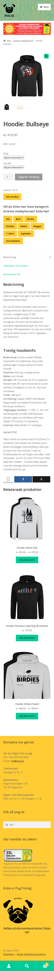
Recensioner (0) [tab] (11, 274)
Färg (5, 153)
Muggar (37, 226)
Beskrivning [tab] (9, 257)
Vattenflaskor (13, 241)
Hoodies (10, 226)
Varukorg (41, 963)
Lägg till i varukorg (28, 176)
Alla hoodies (12, 196)
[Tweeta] (41, 479)
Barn (18, 219)
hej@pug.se (17, 761)
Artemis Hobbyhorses (23, 40)
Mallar (24, 226)
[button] (46, 56)
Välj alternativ (27, 559)
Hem (9, 40)
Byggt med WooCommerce (31, 954)
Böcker (30, 219)
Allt (8, 219)
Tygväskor (25, 233)
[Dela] (23, 479)
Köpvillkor (8, 954)
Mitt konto (9, 966)
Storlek (7, 163)
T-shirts (10, 233)
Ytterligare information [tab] (15, 265)
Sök (27, 966)
